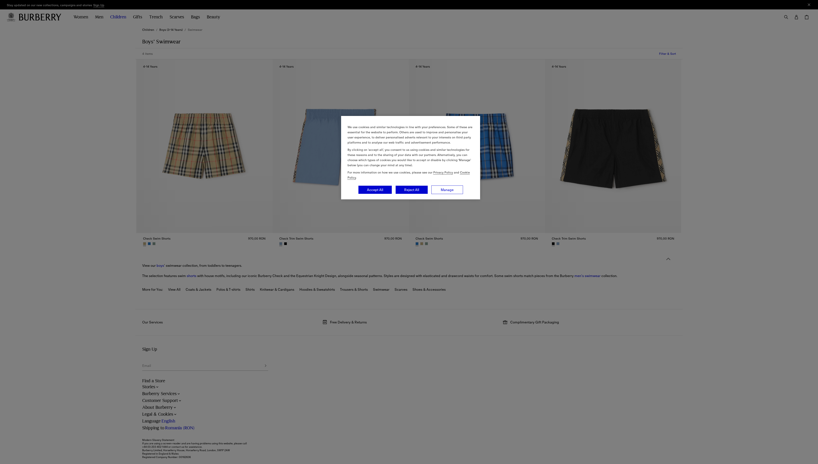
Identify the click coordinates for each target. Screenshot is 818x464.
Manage (447, 189)
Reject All (411, 189)
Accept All (375, 189)
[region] (410, 157)
